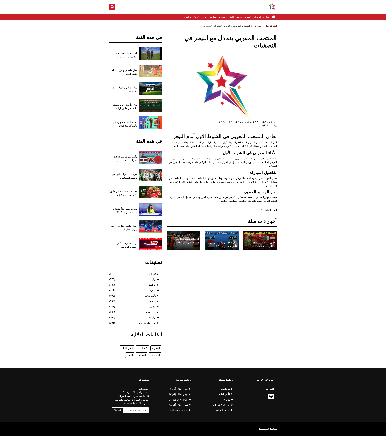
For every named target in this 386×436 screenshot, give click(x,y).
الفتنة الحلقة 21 (269, 210)
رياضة (239, 16)
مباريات (222, 16)
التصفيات (155, 355)
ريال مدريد (151, 312)
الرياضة (257, 16)
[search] (112, 7)
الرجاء (196, 16)
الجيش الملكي (223, 410)
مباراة (266, 16)
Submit (117, 410)
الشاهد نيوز (271, 25)
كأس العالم (150, 295)
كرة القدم (151, 274)
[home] (273, 17)
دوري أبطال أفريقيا (178, 404)
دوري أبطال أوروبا (179, 389)
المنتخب (142, 355)
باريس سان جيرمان (178, 399)
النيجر (130, 355)
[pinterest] (271, 396)
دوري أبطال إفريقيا (178, 394)
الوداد (204, 16)
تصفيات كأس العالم (178, 410)
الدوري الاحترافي (147, 323)
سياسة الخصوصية (268, 429)
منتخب (212, 16)
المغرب (247, 16)
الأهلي (231, 16)
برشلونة (187, 16)
